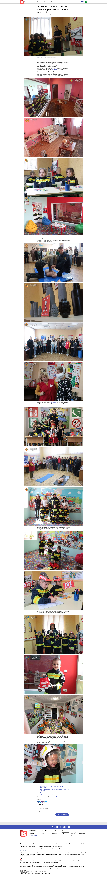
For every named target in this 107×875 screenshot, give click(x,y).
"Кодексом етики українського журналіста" (41, 843)
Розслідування (47, 1)
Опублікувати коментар (62, 814)
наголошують (54, 402)
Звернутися (43, 833)
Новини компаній (65, 832)
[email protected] (24, 872)
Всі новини (34, 1)
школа (39, 799)
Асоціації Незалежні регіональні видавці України (37, 846)
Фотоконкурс (54, 1)
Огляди (63, 833)
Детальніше (31, 833)
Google (57, 796)
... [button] (58, 2)
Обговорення (40, 1)
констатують (55, 69)
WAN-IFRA (62, 846)
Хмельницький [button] (27, 2)
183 (53, 15)
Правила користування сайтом (77, 831)
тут (20, 845)
